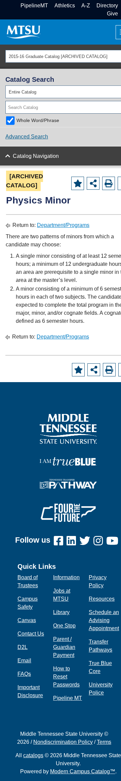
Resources (102, 599)
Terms (104, 742)
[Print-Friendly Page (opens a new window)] (108, 183)
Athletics (64, 5)
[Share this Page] (93, 183)
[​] (60, 541)
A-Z (85, 5)
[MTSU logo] (68, 428)
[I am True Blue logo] (68, 461)
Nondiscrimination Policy (63, 742)
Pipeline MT (67, 698)
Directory (107, 5)
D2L (22, 647)
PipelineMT (34, 5)
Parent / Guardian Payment (64, 647)
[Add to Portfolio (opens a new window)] (77, 183)
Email (24, 660)
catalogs (33, 755)
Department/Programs (63, 225)
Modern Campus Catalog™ (82, 771)
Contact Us (30, 634)
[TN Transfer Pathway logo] (68, 483)
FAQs (24, 674)
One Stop (64, 625)
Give (112, 13)
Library (61, 612)
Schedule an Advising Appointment (104, 620)
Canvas (26, 620)
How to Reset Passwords (66, 676)
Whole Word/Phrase (37, 120)
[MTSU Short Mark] (23, 31)
